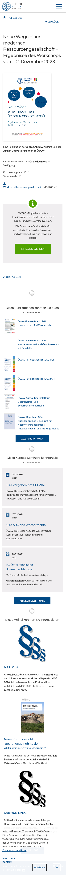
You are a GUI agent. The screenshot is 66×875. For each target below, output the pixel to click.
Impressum (8, 857)
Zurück (53, 21)
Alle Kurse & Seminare (32, 600)
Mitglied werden (33, 248)
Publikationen (15, 17)
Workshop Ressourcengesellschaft (22, 187)
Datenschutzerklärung (14, 850)
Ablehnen (39, 867)
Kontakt (7, 861)
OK (57, 867)
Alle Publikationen (32, 438)
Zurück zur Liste (12, 276)
